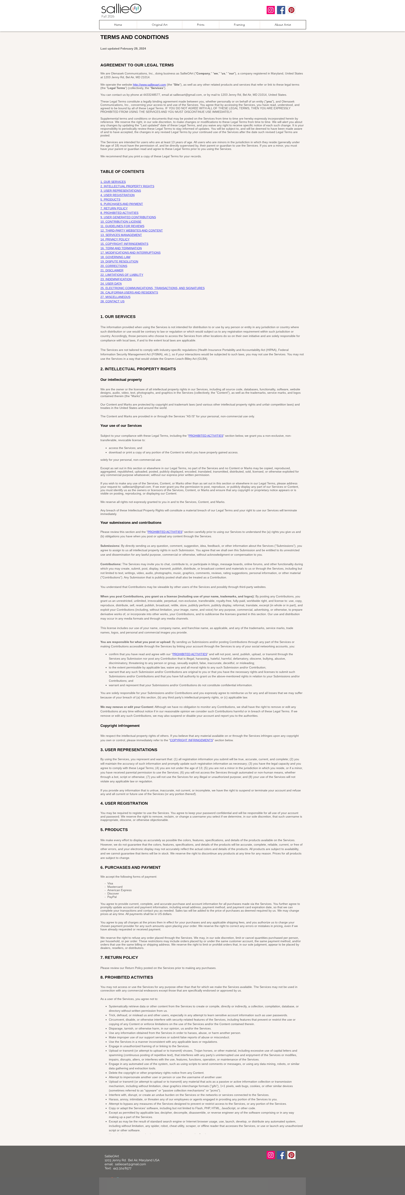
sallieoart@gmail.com (130, 1164)
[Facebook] (281, 10)
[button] (200, 24)
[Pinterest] (291, 10)
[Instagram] (271, 10)
